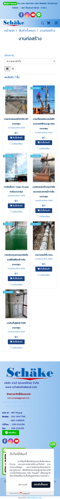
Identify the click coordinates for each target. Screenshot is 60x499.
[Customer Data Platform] (30, 493)
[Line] (10, 3)
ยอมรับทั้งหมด (41, 485)
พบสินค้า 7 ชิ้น (12, 77)
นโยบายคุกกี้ (22, 484)
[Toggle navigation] (56, 23)
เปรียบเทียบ (17, 143)
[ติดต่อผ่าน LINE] (53, 444)
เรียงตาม (10, 55)
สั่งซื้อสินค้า (17, 137)
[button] (42, 23)
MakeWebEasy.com (34, 498)
